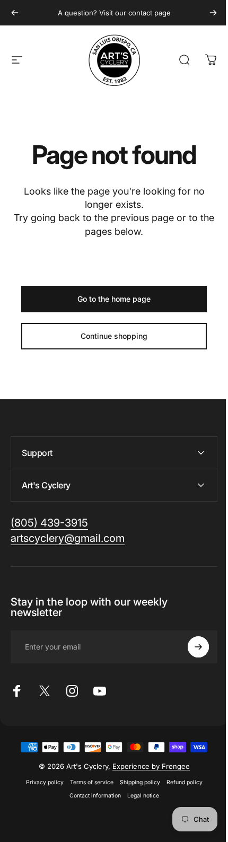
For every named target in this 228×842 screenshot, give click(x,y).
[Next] (213, 12)
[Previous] (15, 12)
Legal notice (139, 795)
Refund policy (180, 782)
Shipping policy (136, 782)
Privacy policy (40, 782)
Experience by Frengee (147, 766)
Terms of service (87, 782)
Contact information (91, 795)
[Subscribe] (190, 646)
